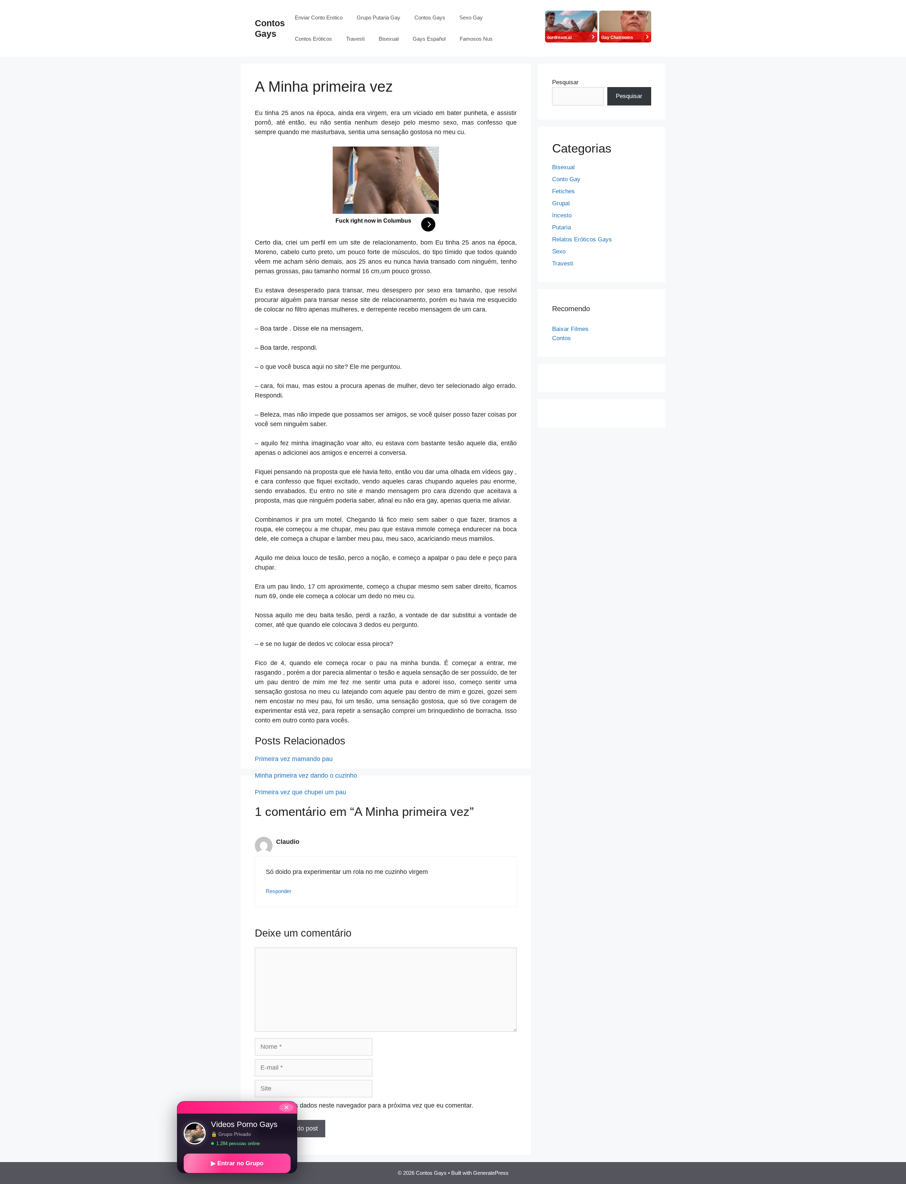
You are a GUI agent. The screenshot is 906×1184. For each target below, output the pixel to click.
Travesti (355, 39)
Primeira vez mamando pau (294, 758)
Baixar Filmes (570, 329)
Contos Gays (429, 18)
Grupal (561, 203)
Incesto (562, 215)
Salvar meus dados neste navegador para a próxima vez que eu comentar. (368, 1105)
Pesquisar (565, 82)
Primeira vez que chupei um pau (300, 792)
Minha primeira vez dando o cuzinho (306, 775)
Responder (278, 891)
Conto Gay (566, 179)
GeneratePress (491, 1173)
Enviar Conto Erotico (319, 18)
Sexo (559, 251)
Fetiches (563, 191)
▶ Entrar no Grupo (237, 1163)
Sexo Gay (471, 18)
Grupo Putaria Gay (378, 18)
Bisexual (388, 39)
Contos (561, 338)
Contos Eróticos (313, 39)
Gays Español (429, 39)
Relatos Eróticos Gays (582, 239)
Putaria (561, 227)
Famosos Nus (476, 39)
